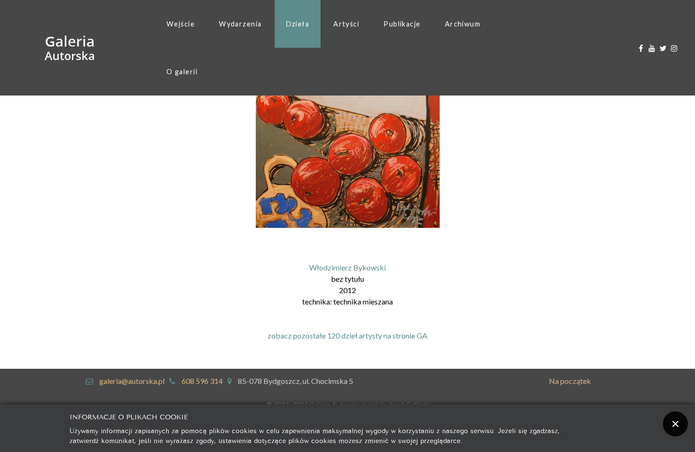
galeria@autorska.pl (132, 380)
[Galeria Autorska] (69, 48)
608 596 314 (202, 380)
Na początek (570, 380)
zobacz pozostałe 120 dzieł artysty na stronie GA (347, 335)
